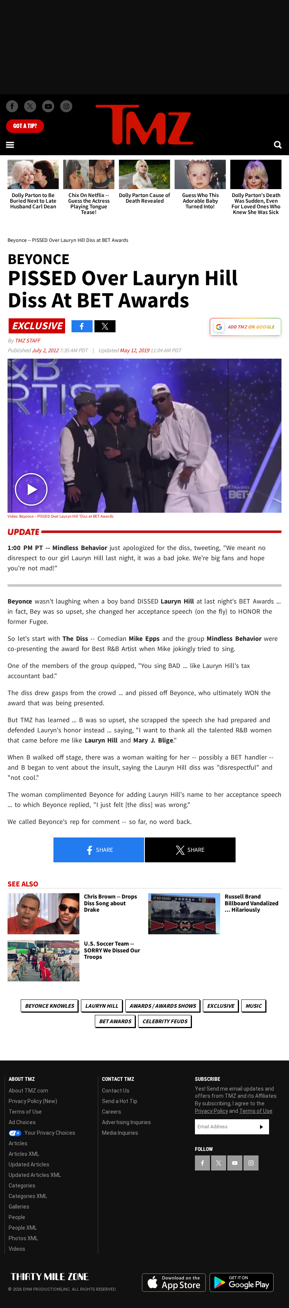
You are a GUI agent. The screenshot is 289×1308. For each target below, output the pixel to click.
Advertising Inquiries (126, 1122)
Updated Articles (29, 1164)
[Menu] (10, 144)
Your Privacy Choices (49, 1133)
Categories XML (28, 1196)
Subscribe (261, 1126)
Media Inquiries (120, 1133)
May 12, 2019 (135, 350)
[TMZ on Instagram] (66, 106)
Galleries (19, 1207)
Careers (111, 1112)
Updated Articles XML (35, 1175)
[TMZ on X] (30, 106)
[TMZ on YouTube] (234, 1162)
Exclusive (220, 1005)
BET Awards (115, 1021)
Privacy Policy (211, 1111)
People (17, 1217)
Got (25, 126)
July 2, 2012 (45, 350)
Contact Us (115, 1091)
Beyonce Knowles (49, 1005)
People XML (23, 1228)
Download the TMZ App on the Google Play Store (242, 1282)
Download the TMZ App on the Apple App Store (174, 1282)
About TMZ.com (28, 1091)
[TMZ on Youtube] (48, 106)
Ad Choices (22, 1122)
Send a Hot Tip (119, 1101)
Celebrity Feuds (164, 1021)
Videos (17, 1249)
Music (253, 1005)
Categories (22, 1186)
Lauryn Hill (101, 1005)
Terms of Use (25, 1112)
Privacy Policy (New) (33, 1101)
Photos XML (23, 1238)
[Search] (278, 144)
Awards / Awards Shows (162, 1005)
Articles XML (24, 1154)
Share (104, 849)
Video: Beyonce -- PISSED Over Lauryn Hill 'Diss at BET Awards (61, 516)
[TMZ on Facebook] (12, 106)
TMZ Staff (27, 340)
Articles (18, 1143)
